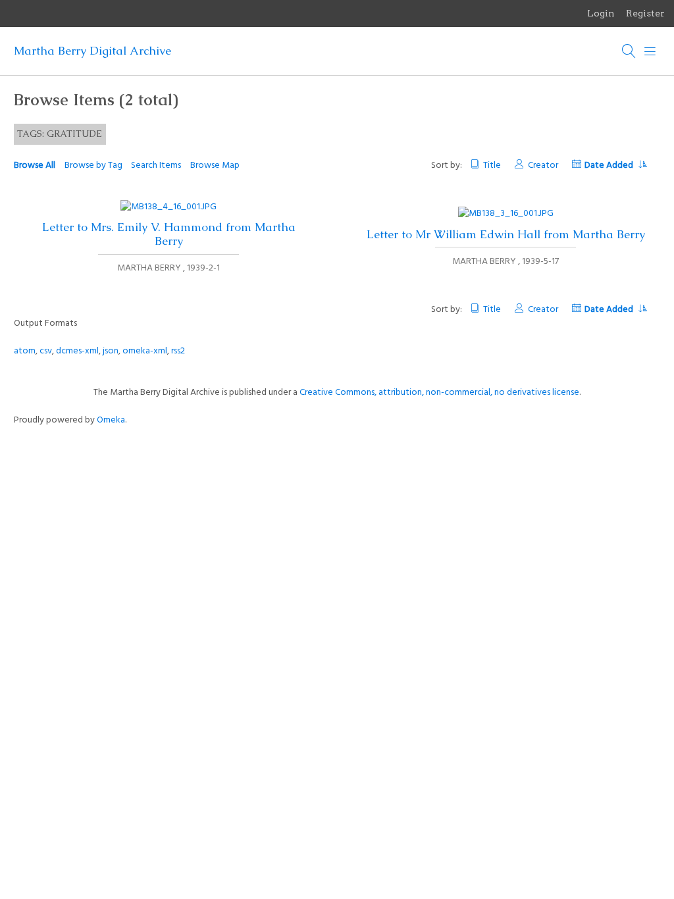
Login (601, 13)
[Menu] (650, 51)
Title (492, 165)
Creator (542, 165)
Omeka (111, 420)
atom (25, 351)
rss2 (178, 351)
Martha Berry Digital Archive (92, 50)
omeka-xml (144, 351)
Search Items (156, 165)
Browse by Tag (93, 165)
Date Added (609, 165)
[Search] (629, 51)
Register (645, 13)
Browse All (34, 165)
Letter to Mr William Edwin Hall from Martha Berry (506, 234)
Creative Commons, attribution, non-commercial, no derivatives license (439, 392)
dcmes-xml (77, 351)
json (110, 351)
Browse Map (215, 165)
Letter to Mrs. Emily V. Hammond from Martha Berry (169, 234)
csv (45, 351)
